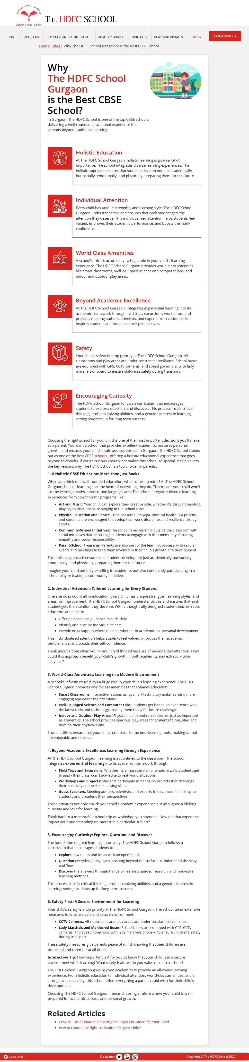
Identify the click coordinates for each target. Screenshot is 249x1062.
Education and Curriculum (66, 37)
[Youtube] (127, 1056)
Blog (197, 37)
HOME (12, 37)
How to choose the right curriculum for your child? (100, 1028)
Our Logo (139, 37)
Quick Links (16, 1056)
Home (44, 45)
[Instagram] (135, 1056)
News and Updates (168, 37)
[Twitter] (119, 1056)
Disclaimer (107, 1056)
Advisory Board (110, 37)
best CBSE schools (92, 455)
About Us (31, 37)
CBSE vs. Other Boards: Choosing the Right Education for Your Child (114, 1022)
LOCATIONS (224, 36)
